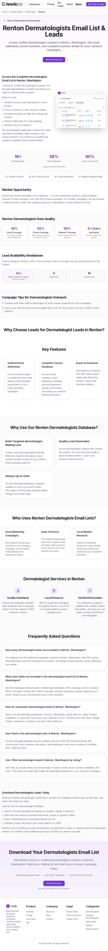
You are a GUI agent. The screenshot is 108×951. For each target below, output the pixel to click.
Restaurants (91, 921)
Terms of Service (73, 915)
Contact (49, 919)
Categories (34, 4)
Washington (31, 12)
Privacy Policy (72, 911)
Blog (48, 915)
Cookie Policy (72, 919)
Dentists (89, 925)
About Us (50, 911)
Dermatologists (16, 12)
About (70, 4)
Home (4, 12)
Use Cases (60, 4)
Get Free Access (54, 883)
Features (30, 911)
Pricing (50, 4)
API (27, 923)
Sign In (78, 4)
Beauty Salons (92, 929)
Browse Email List (54, 59)
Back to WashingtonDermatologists (23, 20)
